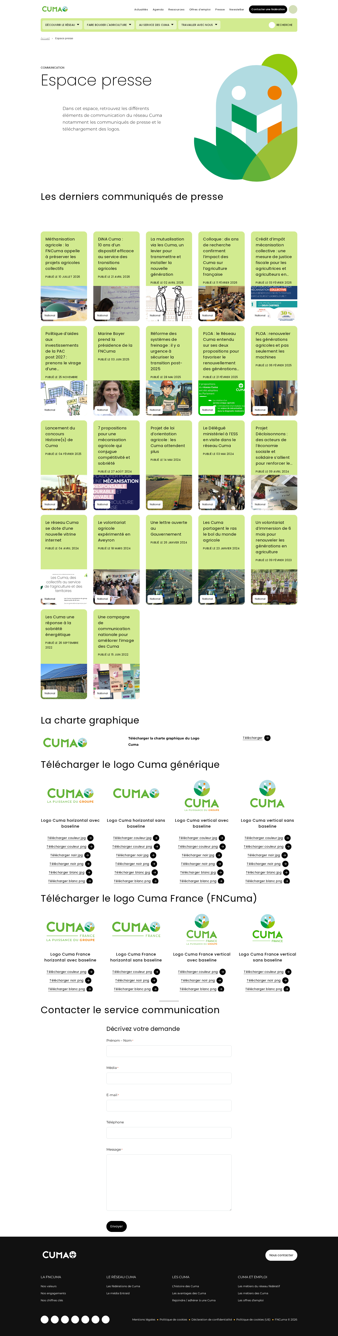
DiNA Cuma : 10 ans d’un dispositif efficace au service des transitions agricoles (116, 253)
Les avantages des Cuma (189, 1293)
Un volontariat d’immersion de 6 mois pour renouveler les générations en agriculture (273, 537)
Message (114, 1149)
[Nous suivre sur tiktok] (85, 1319)
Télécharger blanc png (66, 881)
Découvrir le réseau (60, 25)
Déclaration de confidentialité (211, 1319)
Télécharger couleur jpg (66, 838)
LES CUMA (180, 1277)
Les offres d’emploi (251, 1300)
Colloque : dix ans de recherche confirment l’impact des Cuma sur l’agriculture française (221, 256)
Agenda (158, 9)
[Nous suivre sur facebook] (45, 1319)
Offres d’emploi (200, 9)
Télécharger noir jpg (66, 855)
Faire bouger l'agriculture (107, 25)
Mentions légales (143, 1319)
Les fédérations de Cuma (123, 1286)
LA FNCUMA (51, 1277)
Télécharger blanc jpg (66, 872)
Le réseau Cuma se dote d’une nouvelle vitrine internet (62, 531)
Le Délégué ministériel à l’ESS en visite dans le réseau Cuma (220, 436)
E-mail (112, 1095)
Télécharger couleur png (66, 846)
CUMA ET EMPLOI (252, 1277)
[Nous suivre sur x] (106, 1319)
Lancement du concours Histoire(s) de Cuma (60, 436)
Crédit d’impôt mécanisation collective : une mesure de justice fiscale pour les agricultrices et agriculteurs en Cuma (274, 259)
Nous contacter (281, 1255)
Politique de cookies (173, 1319)
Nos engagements (53, 1293)
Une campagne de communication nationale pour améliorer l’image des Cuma (116, 631)
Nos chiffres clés (52, 1300)
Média (112, 1068)
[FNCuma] (55, 9)
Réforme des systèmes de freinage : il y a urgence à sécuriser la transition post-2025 (166, 351)
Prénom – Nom (119, 1040)
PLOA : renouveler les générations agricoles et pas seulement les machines (273, 345)
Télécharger (253, 738)
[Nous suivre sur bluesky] (95, 1319)
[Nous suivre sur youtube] (55, 1319)
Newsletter (236, 9)
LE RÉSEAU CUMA (121, 1277)
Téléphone (115, 1122)
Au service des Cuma (154, 25)
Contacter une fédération (267, 9)
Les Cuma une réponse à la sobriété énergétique (59, 625)
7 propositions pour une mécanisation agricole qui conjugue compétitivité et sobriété (114, 445)
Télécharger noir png (66, 864)
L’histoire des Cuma (185, 1286)
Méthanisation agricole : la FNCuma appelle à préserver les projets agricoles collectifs (62, 253)
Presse (220, 9)
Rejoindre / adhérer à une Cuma (194, 1300)
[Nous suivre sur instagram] (65, 1319)
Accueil (45, 38)
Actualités (141, 9)
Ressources (176, 9)
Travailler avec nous (197, 25)
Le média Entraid (117, 1293)
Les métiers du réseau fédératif (259, 1286)
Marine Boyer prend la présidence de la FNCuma (115, 342)
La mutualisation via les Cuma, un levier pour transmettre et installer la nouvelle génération (167, 256)
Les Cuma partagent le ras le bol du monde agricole (220, 531)
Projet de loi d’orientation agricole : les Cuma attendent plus (168, 439)
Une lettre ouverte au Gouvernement (169, 528)
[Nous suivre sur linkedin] (75, 1319)
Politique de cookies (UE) (253, 1319)
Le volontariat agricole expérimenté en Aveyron (114, 531)
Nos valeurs (49, 1286)
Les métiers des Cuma (253, 1293)
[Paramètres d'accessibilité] (293, 9)
